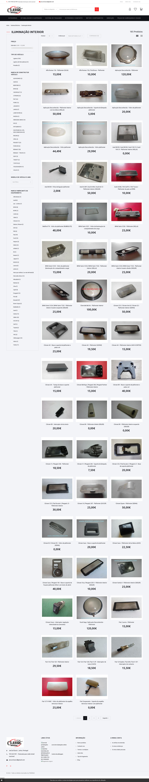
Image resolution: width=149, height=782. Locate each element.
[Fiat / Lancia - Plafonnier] (126, 607)
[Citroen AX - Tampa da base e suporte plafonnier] (57, 370)
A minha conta (116, 738)
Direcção (110, 18)
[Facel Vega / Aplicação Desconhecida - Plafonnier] (92, 607)
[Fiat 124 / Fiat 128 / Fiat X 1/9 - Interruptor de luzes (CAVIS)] (92, 647)
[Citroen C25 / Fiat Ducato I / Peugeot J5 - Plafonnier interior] (57, 489)
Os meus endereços (117, 746)
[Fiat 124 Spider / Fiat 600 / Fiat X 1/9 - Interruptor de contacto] (126, 647)
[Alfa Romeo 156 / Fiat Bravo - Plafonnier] (92, 55)
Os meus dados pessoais (118, 749)
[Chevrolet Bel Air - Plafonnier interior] (92, 291)
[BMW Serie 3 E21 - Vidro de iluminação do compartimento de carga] (92, 211)
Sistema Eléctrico (15, 25)
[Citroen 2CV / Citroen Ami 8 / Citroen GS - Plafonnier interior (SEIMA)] (126, 291)
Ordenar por (61, 36)
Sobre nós (128, 1)
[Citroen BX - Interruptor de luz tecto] (57, 409)
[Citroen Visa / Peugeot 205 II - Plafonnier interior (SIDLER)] (92, 568)
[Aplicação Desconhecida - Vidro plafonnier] (57, 132)
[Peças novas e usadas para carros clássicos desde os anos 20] (15, 9)
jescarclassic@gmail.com (47, 1)
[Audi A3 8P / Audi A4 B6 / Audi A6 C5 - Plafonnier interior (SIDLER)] (92, 172)
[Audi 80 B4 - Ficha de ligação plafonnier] (57, 172)
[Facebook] (6, 766)
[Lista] (141, 36)
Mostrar (43, 36)
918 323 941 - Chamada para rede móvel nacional (21, 755)
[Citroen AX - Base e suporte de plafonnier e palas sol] (57, 330)
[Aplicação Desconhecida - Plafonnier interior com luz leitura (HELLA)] (57, 93)
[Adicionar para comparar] (96, 48)
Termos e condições (82, 749)
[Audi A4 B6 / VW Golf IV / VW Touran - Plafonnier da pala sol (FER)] (126, 172)
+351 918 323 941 (13, 1)
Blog (78, 760)
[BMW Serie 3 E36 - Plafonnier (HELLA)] (126, 211)
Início (121, 1)
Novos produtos (81, 742)
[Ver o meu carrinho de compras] (141, 9)
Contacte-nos (136, 1)
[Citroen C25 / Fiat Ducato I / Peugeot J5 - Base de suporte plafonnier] (126, 449)
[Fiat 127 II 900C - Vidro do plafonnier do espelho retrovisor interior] (57, 686)
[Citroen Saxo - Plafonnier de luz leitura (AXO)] (126, 528)
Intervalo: (13, 45)
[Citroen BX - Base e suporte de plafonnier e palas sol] (126, 370)
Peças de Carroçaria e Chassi (129, 18)
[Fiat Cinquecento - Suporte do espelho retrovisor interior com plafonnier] (92, 686)
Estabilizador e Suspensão (31, 18)
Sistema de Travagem (53, 18)
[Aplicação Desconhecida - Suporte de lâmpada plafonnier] (92, 93)
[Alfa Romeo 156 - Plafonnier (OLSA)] (57, 55)
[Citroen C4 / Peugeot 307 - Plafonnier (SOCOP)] (92, 489)
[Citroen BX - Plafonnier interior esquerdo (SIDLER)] (126, 409)
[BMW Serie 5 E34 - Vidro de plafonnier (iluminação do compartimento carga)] (57, 251)
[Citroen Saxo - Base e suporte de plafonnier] (92, 528)
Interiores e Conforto (74, 18)
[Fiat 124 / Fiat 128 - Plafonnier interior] (57, 647)
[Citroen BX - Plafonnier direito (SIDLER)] (92, 409)
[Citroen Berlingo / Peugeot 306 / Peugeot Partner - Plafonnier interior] (92, 370)
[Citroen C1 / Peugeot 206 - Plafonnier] (57, 449)
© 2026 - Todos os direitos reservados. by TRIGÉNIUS (20, 773)
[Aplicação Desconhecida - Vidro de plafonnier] (126, 93)
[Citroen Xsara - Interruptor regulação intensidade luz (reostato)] (57, 607)
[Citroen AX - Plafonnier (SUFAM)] (92, 330)
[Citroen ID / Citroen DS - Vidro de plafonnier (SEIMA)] (57, 528)
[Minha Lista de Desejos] (135, 9)
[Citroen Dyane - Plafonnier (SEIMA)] (126, 489)
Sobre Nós (80, 753)
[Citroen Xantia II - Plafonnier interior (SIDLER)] (126, 568)
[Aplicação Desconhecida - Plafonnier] (126, 55)
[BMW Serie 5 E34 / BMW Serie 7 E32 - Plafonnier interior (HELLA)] (92, 251)
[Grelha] (137, 36)
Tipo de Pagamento (82, 756)
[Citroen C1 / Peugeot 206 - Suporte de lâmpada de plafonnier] (92, 449)
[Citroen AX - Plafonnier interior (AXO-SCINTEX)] (126, 330)
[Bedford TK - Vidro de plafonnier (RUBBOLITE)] (57, 211)
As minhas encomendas (118, 742)
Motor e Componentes (94, 18)
